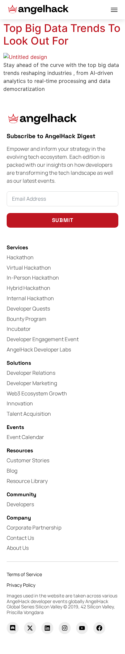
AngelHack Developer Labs (39, 349)
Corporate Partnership (34, 527)
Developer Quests (28, 308)
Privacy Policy (21, 585)
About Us (18, 547)
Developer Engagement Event (43, 339)
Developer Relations (31, 372)
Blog (12, 470)
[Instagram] (65, 628)
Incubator (19, 328)
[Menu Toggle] (114, 10)
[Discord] (13, 628)
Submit (62, 220)
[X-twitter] (30, 628)
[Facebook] (99, 628)
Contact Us (20, 538)
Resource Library (27, 481)
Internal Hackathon (30, 298)
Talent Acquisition (29, 413)
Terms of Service (24, 574)
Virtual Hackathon (29, 267)
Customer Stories (28, 460)
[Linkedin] (47, 628)
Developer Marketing (32, 383)
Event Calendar (25, 437)
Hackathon (20, 257)
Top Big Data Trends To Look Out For (61, 34)
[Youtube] (82, 628)
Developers (20, 504)
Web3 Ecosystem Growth (37, 393)
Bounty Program (26, 319)
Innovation (20, 403)
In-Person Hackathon (33, 277)
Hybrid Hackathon (28, 288)
